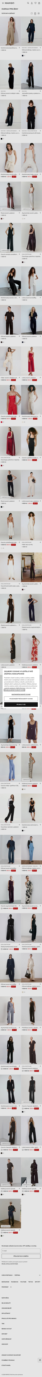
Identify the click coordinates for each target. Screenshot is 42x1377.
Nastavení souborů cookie (21, 694)
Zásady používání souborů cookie (14, 690)
